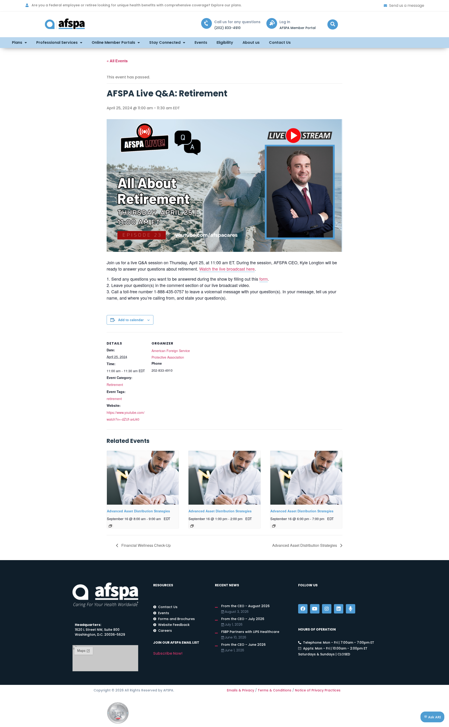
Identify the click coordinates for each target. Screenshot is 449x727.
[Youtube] (314, 608)
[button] (332, 24)
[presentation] (143, 478)
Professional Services (57, 42)
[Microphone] (350, 608)
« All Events (117, 60)
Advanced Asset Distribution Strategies (138, 511)
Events (201, 42)
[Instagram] (326, 608)
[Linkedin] (338, 608)
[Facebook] (303, 608)
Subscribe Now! (167, 653)
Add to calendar (131, 319)
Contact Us (280, 42)
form (263, 279)
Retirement (115, 384)
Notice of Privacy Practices (317, 690)
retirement (114, 398)
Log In (284, 21)
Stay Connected (165, 42)
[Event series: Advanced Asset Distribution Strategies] (110, 526)
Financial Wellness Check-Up (145, 545)
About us (251, 42)
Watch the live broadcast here (227, 269)
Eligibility (225, 42)
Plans (17, 42)
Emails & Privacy (240, 690)
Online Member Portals (113, 42)
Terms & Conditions (274, 690)
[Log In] (271, 23)
